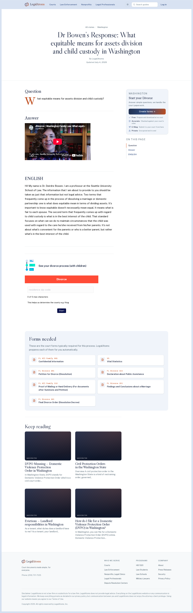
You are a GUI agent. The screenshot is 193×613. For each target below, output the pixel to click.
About (160, 565)
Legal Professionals (105, 4)
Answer (131, 150)
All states (89, 27)
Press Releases (164, 570)
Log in (164, 4)
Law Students (142, 570)
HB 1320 (139, 565)
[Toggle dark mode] (127, 4)
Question (132, 145)
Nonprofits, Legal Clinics (114, 574)
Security (161, 574)
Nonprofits (86, 4)
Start (61, 310)
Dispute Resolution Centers (116, 583)
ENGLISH (132, 154)
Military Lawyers (143, 579)
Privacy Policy (164, 579)
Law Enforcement (68, 4)
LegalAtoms (98, 59)
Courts (52, 4)
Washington (102, 27)
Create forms (147, 111)
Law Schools (141, 574)
